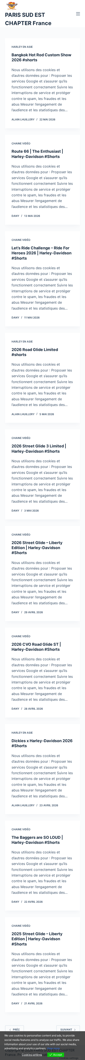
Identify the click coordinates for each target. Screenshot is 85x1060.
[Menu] (78, 14)
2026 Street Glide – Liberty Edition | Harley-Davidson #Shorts (37, 547)
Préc (16, 1029)
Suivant (66, 1029)
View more (53, 1048)
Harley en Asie (22, 46)
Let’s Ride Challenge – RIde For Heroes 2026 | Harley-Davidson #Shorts (41, 253)
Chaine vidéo (21, 143)
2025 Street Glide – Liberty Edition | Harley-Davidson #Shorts (37, 939)
